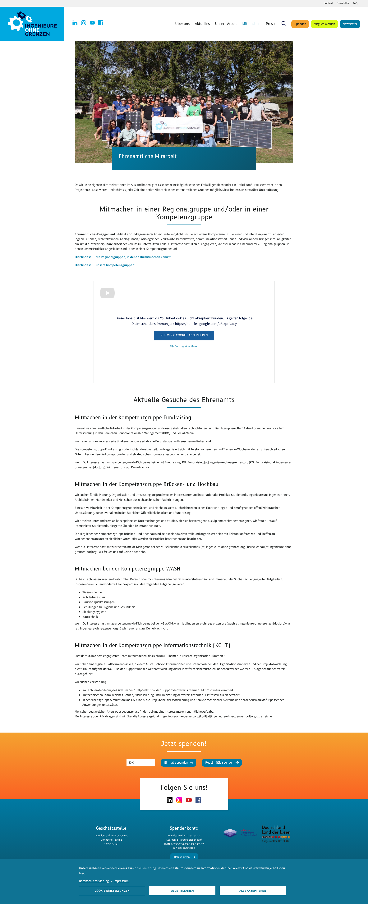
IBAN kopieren (181, 857)
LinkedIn (75, 22)
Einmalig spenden (176, 762)
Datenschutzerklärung (94, 881)
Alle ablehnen (182, 890)
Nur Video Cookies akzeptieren (184, 335)
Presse (271, 23)
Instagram (83, 22)
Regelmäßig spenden (219, 762)
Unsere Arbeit (226, 23)
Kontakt (328, 3)
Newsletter (343, 3)
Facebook (101, 22)
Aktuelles (202, 23)
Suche (284, 23)
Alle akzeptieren (252, 890)
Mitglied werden (324, 24)
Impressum (121, 881)
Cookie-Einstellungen (112, 890)
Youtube (92, 22)
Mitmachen (251, 23)
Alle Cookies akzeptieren (184, 346)
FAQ (355, 3)
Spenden (300, 24)
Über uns (182, 23)
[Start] (32, 23)
